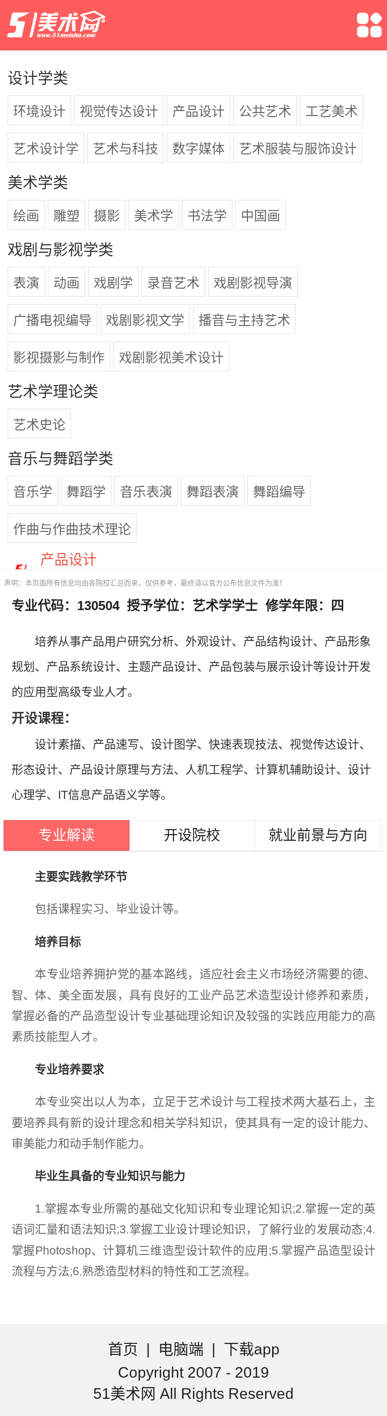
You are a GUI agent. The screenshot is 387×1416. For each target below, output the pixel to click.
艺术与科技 (125, 148)
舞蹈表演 (212, 492)
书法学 (207, 216)
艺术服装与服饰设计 (298, 148)
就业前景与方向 (318, 835)
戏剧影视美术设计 (171, 357)
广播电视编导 (52, 320)
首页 (123, 1349)
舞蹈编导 (279, 492)
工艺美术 (331, 111)
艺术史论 (39, 424)
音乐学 (32, 492)
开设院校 (192, 835)
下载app (252, 1349)
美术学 (153, 216)
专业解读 (66, 835)
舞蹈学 (86, 492)
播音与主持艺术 (244, 320)
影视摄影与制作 (59, 357)
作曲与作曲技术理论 (72, 529)
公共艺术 (265, 111)
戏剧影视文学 (145, 320)
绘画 (26, 216)
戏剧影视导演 (253, 283)
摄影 (107, 216)
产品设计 (198, 111)
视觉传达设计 (119, 111)
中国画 (260, 216)
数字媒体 (198, 148)
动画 (66, 283)
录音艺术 (173, 283)
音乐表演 (146, 492)
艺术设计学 (46, 148)
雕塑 (66, 216)
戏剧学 (113, 283)
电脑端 (181, 1349)
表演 (26, 283)
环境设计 (39, 111)
